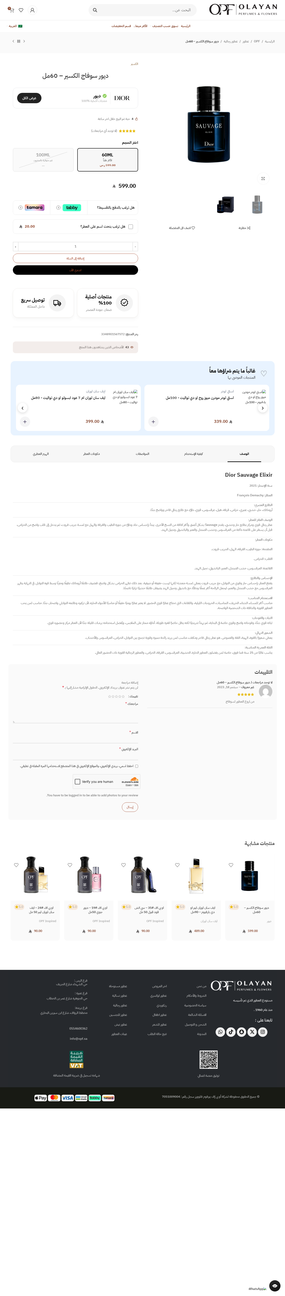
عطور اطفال (160, 1014)
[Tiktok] (231, 1032)
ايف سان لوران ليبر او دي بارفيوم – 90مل (202, 910)
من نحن (201, 986)
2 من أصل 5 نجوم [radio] (119, 696)
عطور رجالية (231, 41)
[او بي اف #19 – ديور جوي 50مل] (88, 876)
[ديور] (122, 98)
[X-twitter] (252, 1032)
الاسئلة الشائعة (197, 1014)
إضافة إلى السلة (75, 258)
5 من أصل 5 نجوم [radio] (109, 696)
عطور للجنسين (118, 1014)
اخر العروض (159, 986)
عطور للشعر (159, 1024)
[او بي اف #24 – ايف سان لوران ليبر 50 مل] (35, 876)
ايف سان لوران (209, 921)
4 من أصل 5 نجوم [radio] (113, 696)
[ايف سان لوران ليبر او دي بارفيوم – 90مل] (196, 876)
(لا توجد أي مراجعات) (104, 130)
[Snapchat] (241, 1032)
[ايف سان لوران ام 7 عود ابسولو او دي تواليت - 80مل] (125, 408)
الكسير (134, 64)
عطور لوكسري (158, 995)
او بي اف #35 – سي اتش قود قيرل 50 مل (149, 910)
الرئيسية (270, 41)
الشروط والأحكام (196, 995)
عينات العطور (119, 1034)
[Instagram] (262, 1032)
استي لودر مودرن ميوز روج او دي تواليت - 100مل (200, 398)
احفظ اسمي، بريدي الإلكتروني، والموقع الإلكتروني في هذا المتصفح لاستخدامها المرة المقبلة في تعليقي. (76, 766)
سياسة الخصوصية (195, 1005)
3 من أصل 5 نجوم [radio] (116, 696)
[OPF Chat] (274, 1285)
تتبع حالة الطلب (157, 1034)
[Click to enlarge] (263, 178)
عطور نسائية (119, 995)
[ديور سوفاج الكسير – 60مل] (249, 876)
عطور (246, 41)
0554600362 (78, 1028)
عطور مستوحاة (118, 986)
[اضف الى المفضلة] (231, 866)
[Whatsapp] (220, 1032)
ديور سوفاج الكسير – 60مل (256, 910)
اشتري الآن (75, 270)
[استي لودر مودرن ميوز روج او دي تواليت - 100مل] (253, 408)
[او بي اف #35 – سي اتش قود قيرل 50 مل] (142, 876)
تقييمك (134, 696)
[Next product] (13, 41)
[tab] (244, 454)
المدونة (201, 1034)
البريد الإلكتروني (128, 749)
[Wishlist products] (20, 10)
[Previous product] (24, 41)
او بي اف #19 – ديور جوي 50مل (95, 910)
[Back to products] (18, 41)
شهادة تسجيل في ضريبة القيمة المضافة (76, 1075)
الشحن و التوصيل (195, 1024)
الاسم (133, 732)
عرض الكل (29, 98)
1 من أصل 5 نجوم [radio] (123, 696)
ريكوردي (162, 1005)
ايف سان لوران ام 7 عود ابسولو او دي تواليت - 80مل (68, 398)
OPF (257, 41)
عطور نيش (120, 1024)
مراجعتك (131, 703)
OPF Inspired (155, 921)
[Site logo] (243, 9)
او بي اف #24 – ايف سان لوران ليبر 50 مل (41, 910)
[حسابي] (32, 10)
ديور (97, 95)
